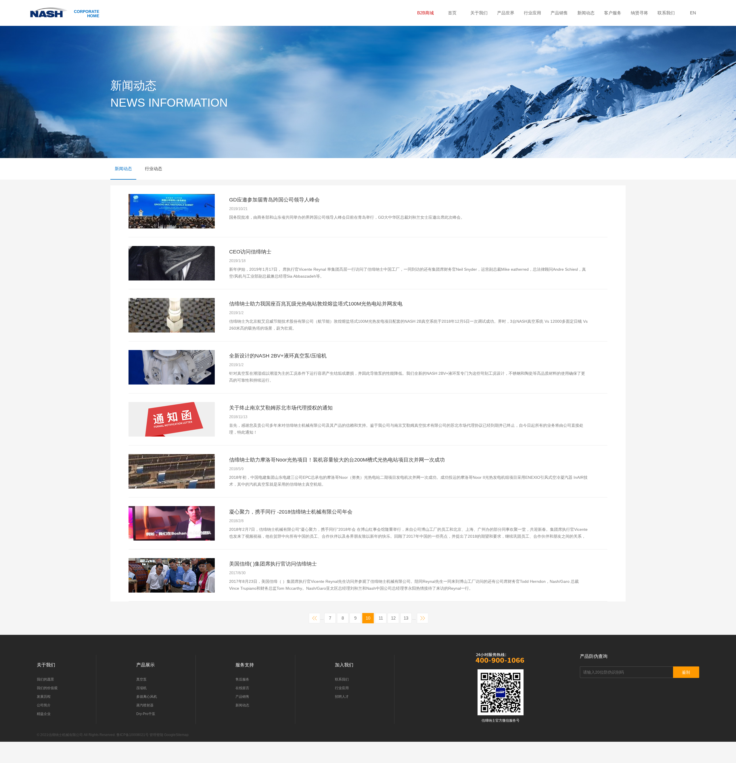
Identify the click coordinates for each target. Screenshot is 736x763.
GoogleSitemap (176, 735)
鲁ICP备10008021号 (132, 735)
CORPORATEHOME (86, 13)
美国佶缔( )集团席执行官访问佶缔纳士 (273, 564)
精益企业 (44, 714)
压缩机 (141, 688)
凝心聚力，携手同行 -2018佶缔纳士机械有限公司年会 (290, 512)
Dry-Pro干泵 (145, 714)
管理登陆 (156, 735)
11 (381, 618)
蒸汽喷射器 (145, 705)
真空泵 (141, 679)
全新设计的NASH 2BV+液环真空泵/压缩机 (278, 356)
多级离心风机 (146, 697)
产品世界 (505, 12)
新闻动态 (586, 12)
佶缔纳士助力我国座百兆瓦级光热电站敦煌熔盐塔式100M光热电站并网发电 (315, 304)
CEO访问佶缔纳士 (250, 252)
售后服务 (242, 679)
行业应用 (532, 12)
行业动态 (153, 168)
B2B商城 (425, 12)
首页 (452, 12)
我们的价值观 (47, 688)
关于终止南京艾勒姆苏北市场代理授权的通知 (281, 408)
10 (368, 618)
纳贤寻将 (639, 12)
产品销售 (559, 12)
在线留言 (242, 688)
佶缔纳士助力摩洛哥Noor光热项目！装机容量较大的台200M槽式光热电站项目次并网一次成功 (337, 460)
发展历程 (44, 697)
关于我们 (479, 12)
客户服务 (612, 12)
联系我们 (666, 12)
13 (406, 618)
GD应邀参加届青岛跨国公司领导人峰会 (274, 200)
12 (393, 618)
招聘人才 (342, 697)
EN (693, 12)
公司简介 (44, 705)
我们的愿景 (45, 679)
